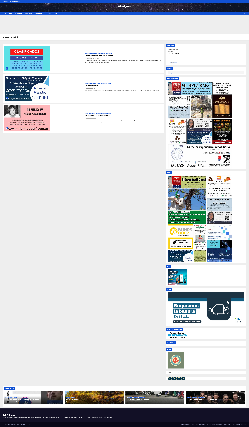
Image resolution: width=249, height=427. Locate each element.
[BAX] (177, 277)
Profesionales (98, 53)
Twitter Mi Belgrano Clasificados (239, 424)
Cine (11, 397)
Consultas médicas (91, 85)
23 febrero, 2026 (90, 58)
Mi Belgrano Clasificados (217, 424)
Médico (93, 53)
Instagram (18, 13)
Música (203, 397)
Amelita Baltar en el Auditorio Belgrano (202, 399)
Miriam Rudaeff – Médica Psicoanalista (98, 115)
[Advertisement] (124, 25)
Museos (14, 397)
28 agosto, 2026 (132, 401)
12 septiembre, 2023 (91, 118)
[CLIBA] (206, 308)
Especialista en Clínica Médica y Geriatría (99, 56)
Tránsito (142, 397)
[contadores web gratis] (176, 378)
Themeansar (28, 424)
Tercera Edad (108, 53)
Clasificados (28, 13)
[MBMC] (200, 218)
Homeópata (94, 83)
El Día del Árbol (72, 399)
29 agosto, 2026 (71, 401)
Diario (11, 13)
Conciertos (194, 397)
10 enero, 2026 (89, 88)
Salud (103, 53)
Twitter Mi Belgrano (227, 424)
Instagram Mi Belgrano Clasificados (198, 424)
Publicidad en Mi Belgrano (43, 13)
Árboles (68, 397)
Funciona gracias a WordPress (9, 424)
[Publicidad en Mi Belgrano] (177, 335)
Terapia (109, 113)
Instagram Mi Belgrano (185, 424)
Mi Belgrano (124, 6)
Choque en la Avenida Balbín (138, 399)
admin (98, 58)
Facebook (209, 424)
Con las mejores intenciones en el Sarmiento (22, 399)
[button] (244, 13)
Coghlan (137, 397)
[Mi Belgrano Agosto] (200, 125)
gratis (199, 397)
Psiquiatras (104, 113)
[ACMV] (176, 360)
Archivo (56, 13)
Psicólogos (98, 113)
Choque (133, 397)
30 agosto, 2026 (11, 401)
